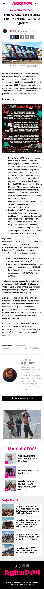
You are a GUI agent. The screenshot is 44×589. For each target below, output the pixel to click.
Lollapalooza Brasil (10, 348)
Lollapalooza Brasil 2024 (29, 348)
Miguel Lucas (15, 30)
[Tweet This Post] (17, 37)
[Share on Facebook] (12, 37)
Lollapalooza (20, 346)
